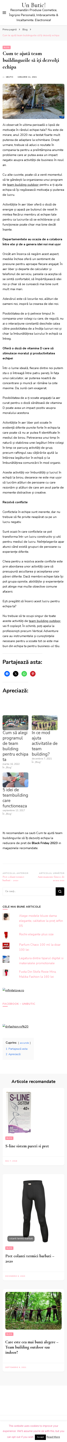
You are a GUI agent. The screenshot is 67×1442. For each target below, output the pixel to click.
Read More (53, 1437)
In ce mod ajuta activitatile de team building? (45, 743)
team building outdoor (23, 185)
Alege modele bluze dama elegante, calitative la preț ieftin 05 (41, 921)
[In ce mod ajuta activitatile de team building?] (45, 722)
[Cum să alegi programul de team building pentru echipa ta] (15, 722)
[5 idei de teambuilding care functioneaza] (15, 779)
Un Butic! (34, 5)
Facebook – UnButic (19, 1004)
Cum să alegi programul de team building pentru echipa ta (15, 746)
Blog (6, 47)
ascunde (24, 1043)
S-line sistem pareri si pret (27, 1146)
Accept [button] (40, 1437)
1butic (9, 77)
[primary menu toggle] (4, 12)
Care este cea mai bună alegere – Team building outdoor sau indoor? (31, 1347)
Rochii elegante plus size (36, 934)
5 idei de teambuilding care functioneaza (15, 798)
